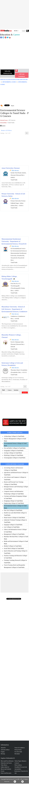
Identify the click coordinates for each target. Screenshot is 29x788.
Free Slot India (18, 751)
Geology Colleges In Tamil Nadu (13, 453)
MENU (3, 126)
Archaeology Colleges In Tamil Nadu (14, 436)
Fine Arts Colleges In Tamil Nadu (13, 510)
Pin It (12, 105)
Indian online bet (5, 767)
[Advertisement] (14, 14)
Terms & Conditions (20, 747)
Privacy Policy (18, 749)
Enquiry (3, 751)
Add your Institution (21, 75)
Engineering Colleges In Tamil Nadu (14, 503)
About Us (3, 747)
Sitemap (3, 753)
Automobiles (18, 769)
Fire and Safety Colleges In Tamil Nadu (14, 448)
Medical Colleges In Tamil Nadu (13, 546)
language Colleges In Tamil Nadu (13, 524)
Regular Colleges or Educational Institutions (14, 79)
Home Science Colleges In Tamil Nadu (14, 517)
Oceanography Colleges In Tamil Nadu (14, 457)
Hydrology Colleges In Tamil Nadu (13, 455)
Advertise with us (5, 749)
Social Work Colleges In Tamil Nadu (14, 548)
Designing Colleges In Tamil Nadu (13, 501)
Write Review (15, 170)
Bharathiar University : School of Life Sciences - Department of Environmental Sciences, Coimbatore (14, 309)
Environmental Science (9, 82)
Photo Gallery (18, 765)
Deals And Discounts (6, 773)
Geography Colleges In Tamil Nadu (13, 450)
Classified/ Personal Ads (21, 767)
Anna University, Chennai (11, 168)
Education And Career (6, 763)
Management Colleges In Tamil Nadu (14, 534)
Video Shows (4, 765)
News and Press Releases (7, 761)
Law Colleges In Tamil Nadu (12, 527)
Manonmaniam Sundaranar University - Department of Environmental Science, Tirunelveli (14, 241)
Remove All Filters (6, 130)
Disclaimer (17, 753)
